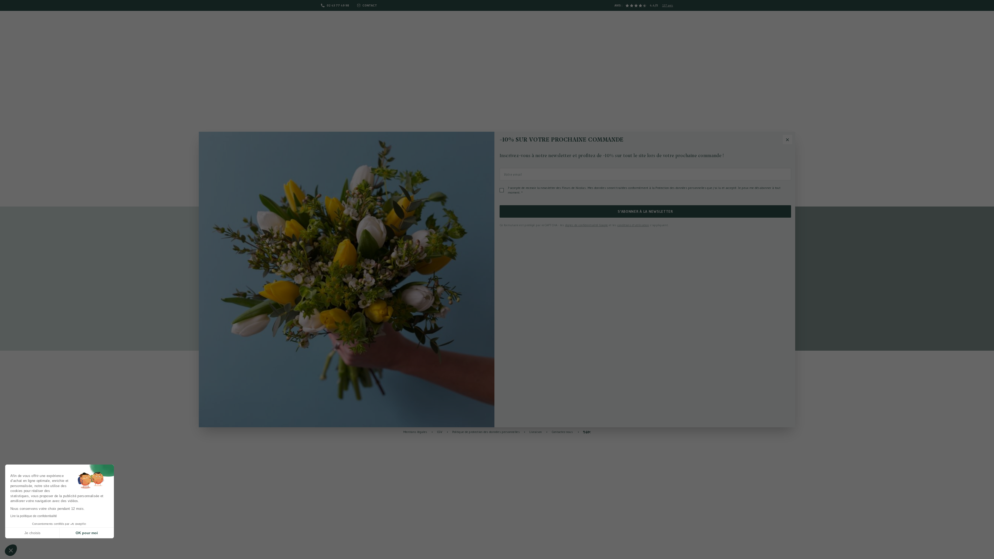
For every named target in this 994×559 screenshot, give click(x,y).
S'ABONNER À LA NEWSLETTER (645, 211)
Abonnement (625, 20)
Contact (369, 5)
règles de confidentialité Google (586, 225)
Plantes (433, 20)
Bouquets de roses (396, 20)
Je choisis (32, 533)
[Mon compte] (970, 20)
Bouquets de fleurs (348, 20)
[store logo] (497, 28)
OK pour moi (87, 533)
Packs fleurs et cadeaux (578, 20)
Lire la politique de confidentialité (33, 516)
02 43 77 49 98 (338, 5)
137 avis (667, 5)
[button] (11, 550)
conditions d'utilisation (633, 225)
